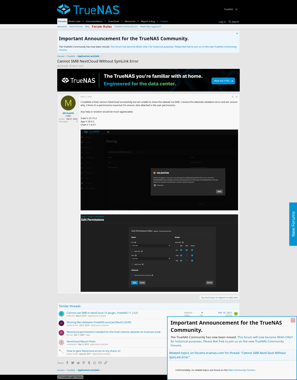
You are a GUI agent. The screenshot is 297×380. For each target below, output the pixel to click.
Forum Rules (102, 26)
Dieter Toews (72, 354)
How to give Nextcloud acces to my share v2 (94, 351)
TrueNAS (228, 9)
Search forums (76, 26)
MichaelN (63, 66)
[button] (83, 21)
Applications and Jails (97, 316)
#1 (237, 96)
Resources (130, 21)
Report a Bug (148, 21)
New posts (62, 26)
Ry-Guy (70, 335)
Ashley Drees (72, 325)
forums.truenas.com (209, 353)
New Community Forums (241, 369)
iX (236, 9)
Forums (62, 21)
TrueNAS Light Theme (71, 377)
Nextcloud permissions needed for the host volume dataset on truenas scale (114, 332)
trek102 (229, 315)
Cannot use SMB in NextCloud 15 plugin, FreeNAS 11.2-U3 (102, 313)
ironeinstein (72, 344)
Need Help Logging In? (150, 26)
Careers (164, 21)
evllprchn (71, 316)
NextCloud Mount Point (81, 341)
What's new (74, 21)
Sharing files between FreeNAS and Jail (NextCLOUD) (99, 322)
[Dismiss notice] (236, 33)
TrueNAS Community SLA (126, 26)
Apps (88, 335)
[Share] (233, 97)
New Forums (293, 224)
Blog (87, 26)
